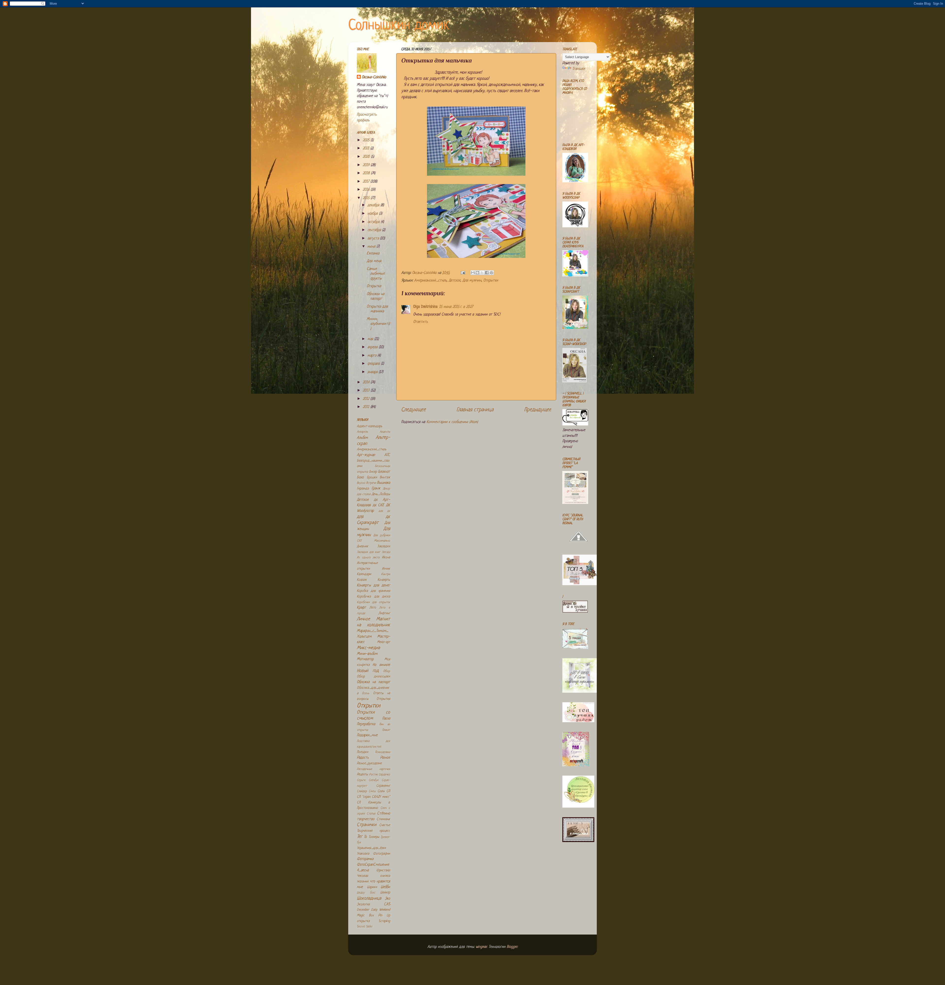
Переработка (366, 724)
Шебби (385, 887)
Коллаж (362, 580)
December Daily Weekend (373, 910)
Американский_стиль (430, 281)
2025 (367, 140)
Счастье (384, 825)
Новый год (368, 670)
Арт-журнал (366, 455)
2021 (366, 148)
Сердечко (384, 774)
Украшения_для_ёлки (371, 848)
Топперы (373, 837)
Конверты (384, 580)
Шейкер (385, 892)
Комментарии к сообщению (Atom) (452, 422)
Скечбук (373, 780)
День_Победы (381, 494)
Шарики (372, 887)
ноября (373, 214)
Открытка (374, 286)
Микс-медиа (368, 648)
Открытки (490, 281)
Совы (381, 791)
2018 (367, 173)
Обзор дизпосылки (373, 676)
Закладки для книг (368, 552)
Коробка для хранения (373, 591)
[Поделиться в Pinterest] (491, 272)
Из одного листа (368, 557)
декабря (373, 205)
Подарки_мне (367, 735)
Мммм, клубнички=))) (378, 324)
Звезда (386, 552)
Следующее (413, 410)
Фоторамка (365, 859)
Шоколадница (369, 898)
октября (374, 222)
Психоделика (382, 752)
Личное (363, 619)
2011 (366, 407)
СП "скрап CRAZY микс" (373, 797)
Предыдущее (537, 410)
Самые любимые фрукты (376, 274)
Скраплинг (383, 786)
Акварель (362, 432)
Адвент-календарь (369, 426)
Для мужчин (471, 281)
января (373, 372)
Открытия (383, 699)
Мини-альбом (367, 654)
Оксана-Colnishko (374, 77)
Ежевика (373, 253)
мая (370, 339)
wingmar (481, 947)
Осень (365, 693)
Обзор (386, 671)
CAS (387, 904)
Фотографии (381, 854)
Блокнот (384, 472)
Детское (454, 281)
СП (388, 791)
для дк (384, 511)
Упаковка (363, 854)
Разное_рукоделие (369, 763)
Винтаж (385, 477)
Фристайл (383, 870)
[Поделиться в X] (482, 272)
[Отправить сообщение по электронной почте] (462, 273)
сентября (374, 230)
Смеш (372, 791)
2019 (367, 165)
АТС (387, 455)
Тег (359, 836)
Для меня (374, 261)
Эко (387, 899)
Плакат (386, 730)
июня (372, 247)
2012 (366, 399)
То (365, 837)
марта (372, 356)
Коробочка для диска (373, 596)
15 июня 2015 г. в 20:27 (456, 307)
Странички (366, 825)
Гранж (376, 488)
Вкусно (361, 483)
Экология (363, 904)
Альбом (362, 438)
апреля (373, 347)
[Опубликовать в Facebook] (486, 272)
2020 (367, 157)
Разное (385, 758)
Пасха (386, 719)
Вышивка (383, 483)
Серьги (361, 780)
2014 (367, 382)
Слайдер (362, 791)
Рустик (373, 774)
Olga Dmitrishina (425, 307)
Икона (386, 557)
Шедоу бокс (366, 892)
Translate (578, 69)
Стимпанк (383, 819)
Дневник (362, 546)
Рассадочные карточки (373, 769)
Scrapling (384, 921)
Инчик (386, 569)
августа (373, 238)
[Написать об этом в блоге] (477, 272)
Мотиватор (365, 659)
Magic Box (365, 915)
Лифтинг (384, 613)
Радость (363, 758)
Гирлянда (363, 488)
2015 (367, 198)
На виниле (381, 665)
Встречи (371, 483)
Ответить (420, 322)
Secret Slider (365, 926)
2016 (367, 190)
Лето (372, 608)
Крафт (361, 608)
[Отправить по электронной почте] (472, 272)
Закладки (383, 546)
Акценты (385, 432)
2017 (366, 182)
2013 (367, 391)
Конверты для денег (373, 585)
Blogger (512, 947)
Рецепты (362, 774)
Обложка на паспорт (373, 682)
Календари (364, 574)
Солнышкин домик (399, 25)
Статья (371, 813)
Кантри (385, 574)
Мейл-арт (383, 642)
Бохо (360, 477)
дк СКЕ (378, 505)
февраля (374, 364)
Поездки (362, 752)
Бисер (373, 472)
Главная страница (475, 410)
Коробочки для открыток (373, 602)
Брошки (372, 477)
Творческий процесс (373, 831)
